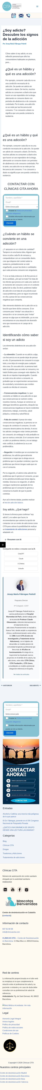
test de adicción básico (14, 503)
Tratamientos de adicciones (14, 857)
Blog (4, 841)
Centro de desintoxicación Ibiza (12, 1079)
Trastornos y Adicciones (12, 853)
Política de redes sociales (12, 1028)
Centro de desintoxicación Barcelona (14, 1076)
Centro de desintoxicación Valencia (14, 1082)
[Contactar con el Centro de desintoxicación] (21, 15)
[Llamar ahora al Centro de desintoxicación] (28, 15)
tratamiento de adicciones (16, 529)
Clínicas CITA (8, 845)
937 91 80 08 (7, 929)
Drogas (6, 849)
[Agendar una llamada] (13, 15)
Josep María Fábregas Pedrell (21, 594)
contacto (7, 916)
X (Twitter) (21, 563)
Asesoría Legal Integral (11, 1019)
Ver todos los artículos (21, 674)
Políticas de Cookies (10, 1033)
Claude (21, 559)
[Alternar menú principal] (37, 6)
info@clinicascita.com (11, 932)
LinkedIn (21, 568)
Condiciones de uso (10, 1030)
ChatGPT (21, 554)
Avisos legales (8, 1022)
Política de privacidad (11, 1024)
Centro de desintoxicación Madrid (13, 1073)
